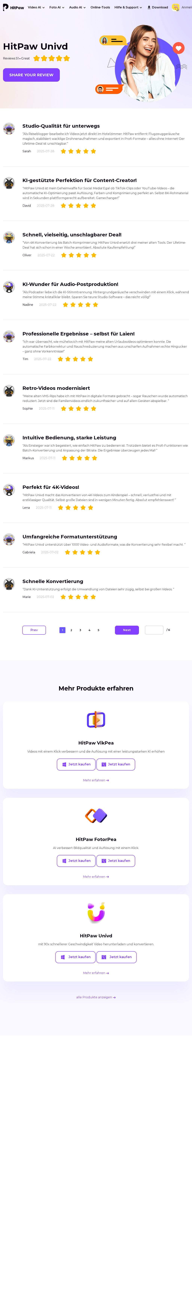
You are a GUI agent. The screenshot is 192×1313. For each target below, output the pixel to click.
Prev (34, 630)
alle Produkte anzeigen (94, 997)
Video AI (34, 7)
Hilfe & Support (126, 7)
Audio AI (75, 7)
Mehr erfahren (94, 780)
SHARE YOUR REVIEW (31, 75)
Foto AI (55, 7)
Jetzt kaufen (79, 764)
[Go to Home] (13, 7)
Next (127, 630)
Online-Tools (100, 7)
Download (160, 7)
